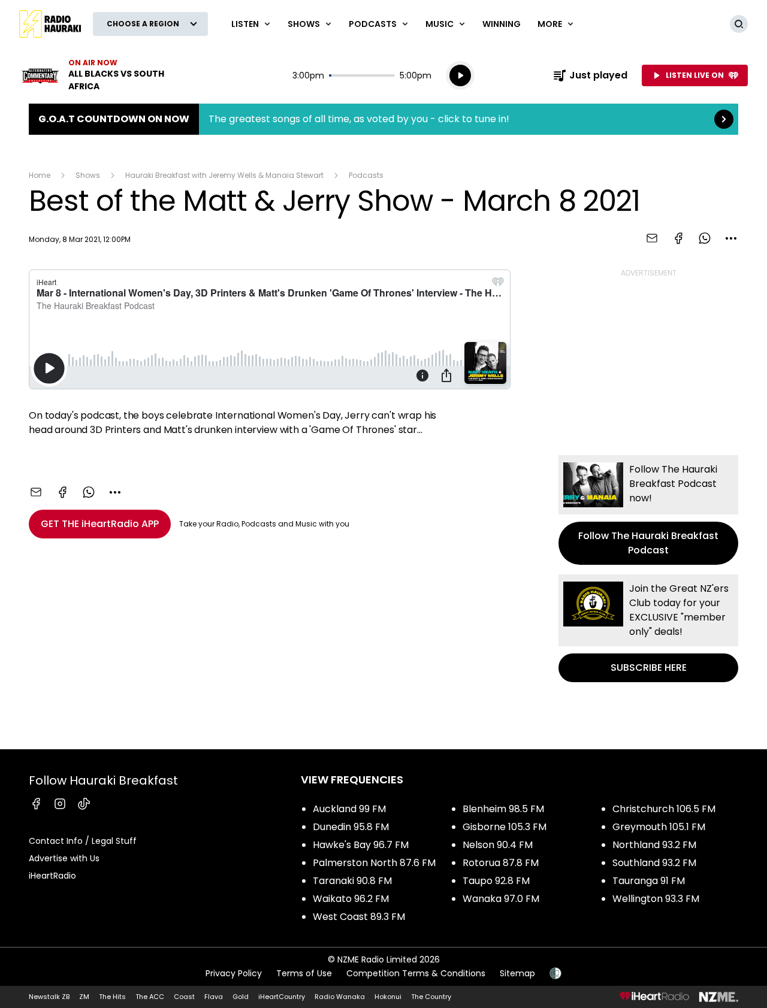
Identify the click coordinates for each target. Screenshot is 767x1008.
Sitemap (517, 973)
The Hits (112, 996)
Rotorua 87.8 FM (501, 863)
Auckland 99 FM (349, 809)
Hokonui (388, 996)
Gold (240, 996)
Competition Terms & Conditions (415, 973)
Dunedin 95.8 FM (351, 827)
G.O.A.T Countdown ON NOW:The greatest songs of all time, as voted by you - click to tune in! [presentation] (383, 119)
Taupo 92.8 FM (496, 881)
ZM (84, 996)
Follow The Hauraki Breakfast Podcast (648, 510)
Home (39, 175)
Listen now (96, 75)
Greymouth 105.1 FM (658, 827)
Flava (213, 996)
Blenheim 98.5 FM (503, 809)
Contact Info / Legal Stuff (83, 841)
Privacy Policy (234, 973)
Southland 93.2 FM (654, 863)
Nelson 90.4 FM (498, 845)
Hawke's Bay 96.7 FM (361, 845)
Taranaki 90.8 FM (352, 881)
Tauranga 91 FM (648, 881)
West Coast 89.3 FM (359, 917)
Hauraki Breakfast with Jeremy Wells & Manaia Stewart (224, 175)
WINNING (501, 24)
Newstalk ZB (49, 996)
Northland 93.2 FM (654, 845)
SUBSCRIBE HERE (648, 628)
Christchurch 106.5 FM (663, 809)
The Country (431, 996)
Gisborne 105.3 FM (504, 827)
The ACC (149, 996)
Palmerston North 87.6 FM (374, 863)
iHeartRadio (52, 876)
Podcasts (366, 175)
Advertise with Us (64, 858)
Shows (88, 175)
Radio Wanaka (340, 996)
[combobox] (731, 238)
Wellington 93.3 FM (655, 899)
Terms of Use (304, 973)
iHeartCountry (281, 996)
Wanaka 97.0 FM (501, 899)
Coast (184, 996)
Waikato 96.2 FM (351, 899)
